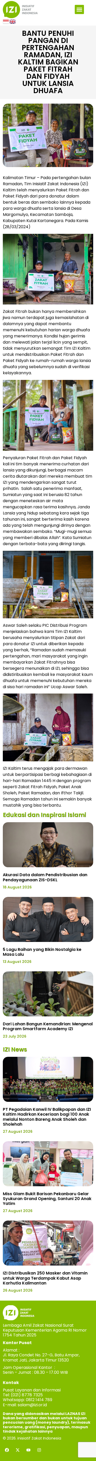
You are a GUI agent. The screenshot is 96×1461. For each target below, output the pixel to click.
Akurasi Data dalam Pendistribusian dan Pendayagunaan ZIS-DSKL (45, 877)
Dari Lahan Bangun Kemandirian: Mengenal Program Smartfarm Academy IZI (48, 1026)
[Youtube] (28, 1450)
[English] (12, 21)
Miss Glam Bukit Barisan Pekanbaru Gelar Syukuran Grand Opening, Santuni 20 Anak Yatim (47, 1198)
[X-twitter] (18, 1450)
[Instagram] (39, 1450)
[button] (79, 9)
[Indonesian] (6, 21)
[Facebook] (7, 1450)
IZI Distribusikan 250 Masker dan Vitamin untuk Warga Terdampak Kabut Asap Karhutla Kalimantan (45, 1278)
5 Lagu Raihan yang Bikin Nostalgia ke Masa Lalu (42, 952)
